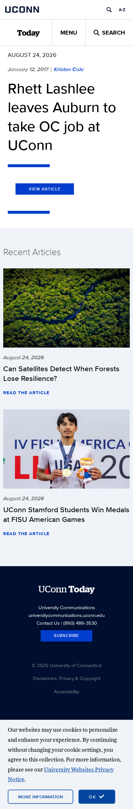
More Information (40, 796)
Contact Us (48, 623)
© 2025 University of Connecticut (66, 665)
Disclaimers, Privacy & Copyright (66, 678)
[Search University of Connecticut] (109, 10)
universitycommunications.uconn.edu (66, 615)
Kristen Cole (69, 69)
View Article (45, 189)
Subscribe (66, 635)
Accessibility (66, 691)
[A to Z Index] (122, 10)
